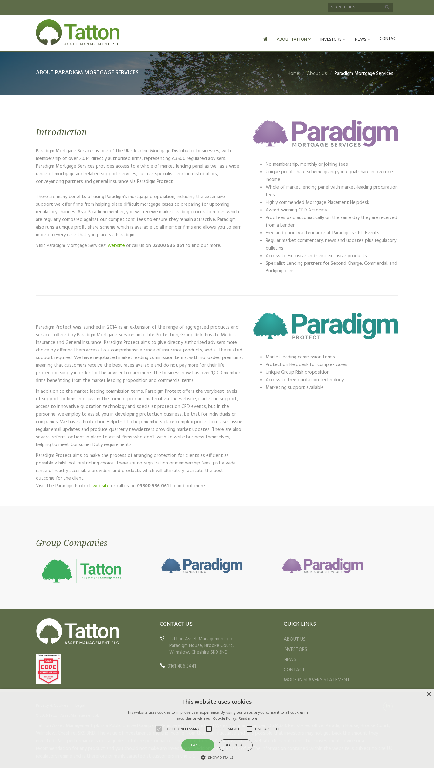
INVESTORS (331, 39)
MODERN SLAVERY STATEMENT (317, 680)
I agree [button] (198, 745)
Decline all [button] (235, 745)
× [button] (428, 694)
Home (293, 73)
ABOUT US (295, 639)
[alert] (217, 728)
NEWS (361, 39)
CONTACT (389, 39)
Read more (248, 718)
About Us (317, 73)
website (116, 246)
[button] (217, 757)
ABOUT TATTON (292, 39)
